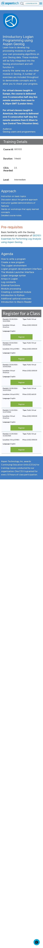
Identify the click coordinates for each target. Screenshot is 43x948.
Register (21, 337)
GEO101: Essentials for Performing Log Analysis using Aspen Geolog (21, 238)
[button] (37, 942)
